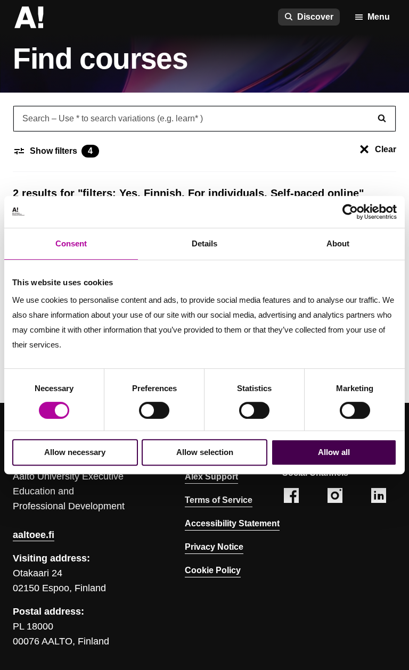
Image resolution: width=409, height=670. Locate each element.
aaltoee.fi (33, 535)
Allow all (334, 452)
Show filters (61, 150)
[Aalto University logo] (29, 17)
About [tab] (337, 243)
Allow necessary (74, 452)
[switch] (154, 410)
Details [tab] (204, 243)
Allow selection (204, 452)
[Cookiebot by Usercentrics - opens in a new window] (350, 212)
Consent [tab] (71, 243)
